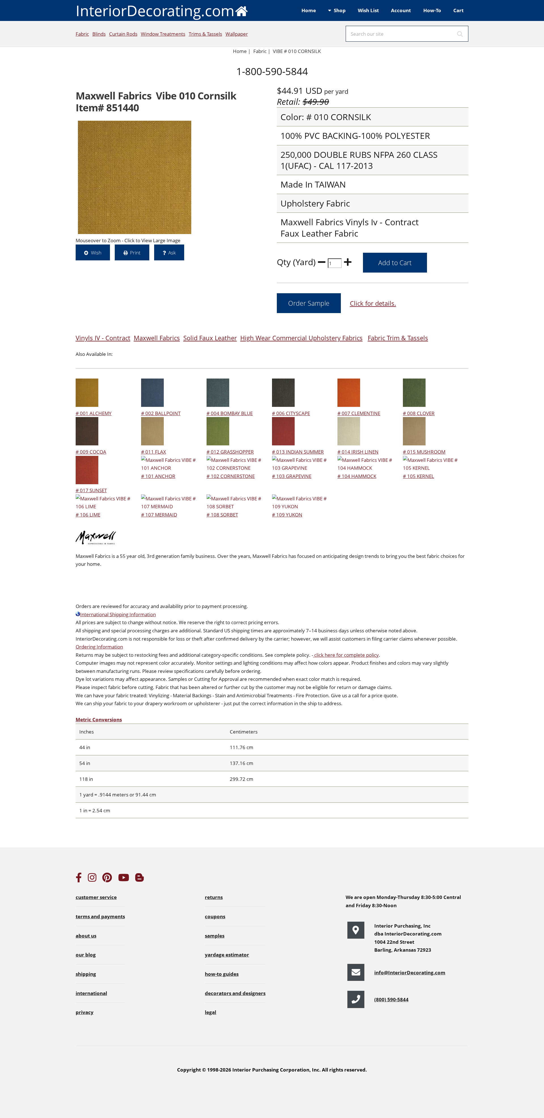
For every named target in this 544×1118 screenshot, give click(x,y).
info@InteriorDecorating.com (409, 972)
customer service (96, 897)
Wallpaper (237, 33)
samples (214, 935)
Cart (458, 10)
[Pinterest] (107, 879)
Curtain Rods (123, 33)
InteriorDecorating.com (155, 10)
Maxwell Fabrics (157, 338)
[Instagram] (92, 879)
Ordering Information (99, 646)
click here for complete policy (346, 654)
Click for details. (373, 303)
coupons (215, 916)
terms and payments (100, 916)
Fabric (82, 33)
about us (86, 935)
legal (210, 1012)
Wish (96, 252)
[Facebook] (79, 879)
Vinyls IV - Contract (103, 338)
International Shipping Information (118, 614)
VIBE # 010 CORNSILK (297, 51)
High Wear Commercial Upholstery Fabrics (301, 338)
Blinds (99, 33)
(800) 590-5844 (391, 999)
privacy (85, 1012)
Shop (340, 10)
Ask (172, 252)
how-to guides (222, 973)
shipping (86, 973)
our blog (86, 954)
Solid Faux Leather (210, 338)
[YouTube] (123, 879)
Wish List (368, 10)
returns (214, 897)
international (91, 993)
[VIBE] (134, 177)
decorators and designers (235, 993)
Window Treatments (163, 33)
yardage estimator (227, 954)
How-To (432, 10)
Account (401, 10)
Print (135, 252)
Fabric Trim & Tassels (398, 338)
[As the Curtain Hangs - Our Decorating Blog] (139, 879)
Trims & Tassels (205, 33)
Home (308, 10)
